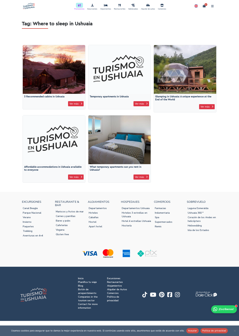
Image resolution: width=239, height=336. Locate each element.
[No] (234, 330)
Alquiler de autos (148, 9)
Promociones (79, 9)
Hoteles (93, 212)
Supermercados (163, 222)
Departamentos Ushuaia (136, 208)
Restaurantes (119, 9)
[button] (196, 6)
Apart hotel (95, 226)
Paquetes (28, 226)
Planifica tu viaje (87, 282)
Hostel (92, 222)
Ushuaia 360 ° (195, 212)
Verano (27, 217)
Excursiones (92, 9)
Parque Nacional (32, 212)
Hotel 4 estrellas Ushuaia (136, 221)
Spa (157, 217)
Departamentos (98, 208)
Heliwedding (195, 225)
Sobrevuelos (133, 9)
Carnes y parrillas (65, 216)
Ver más (74, 103)
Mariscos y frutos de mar (70, 211)
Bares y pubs (63, 220)
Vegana (60, 229)
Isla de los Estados (198, 230)
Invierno (27, 222)
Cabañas (94, 217)
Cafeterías (62, 225)
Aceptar (192, 330)
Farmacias (160, 208)
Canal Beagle (30, 208)
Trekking (27, 231)
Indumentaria (162, 212)
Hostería (127, 225)
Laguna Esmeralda (198, 208)
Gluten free (62, 234)
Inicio (81, 278)
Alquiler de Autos (117, 289)
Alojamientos (105, 9)
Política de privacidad (214, 330)
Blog (80, 285)
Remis (158, 226)
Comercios (162, 9)
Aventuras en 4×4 (33, 235)
